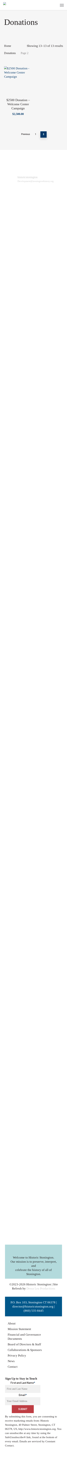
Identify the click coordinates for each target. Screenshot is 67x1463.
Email (23, 1395)
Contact (13, 1366)
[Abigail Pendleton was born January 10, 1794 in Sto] (48, 645)
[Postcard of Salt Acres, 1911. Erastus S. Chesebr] (48, 362)
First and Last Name (23, 1382)
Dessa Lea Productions (40, 1288)
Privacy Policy (17, 1355)
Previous (25, 134)
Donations (10, 53)
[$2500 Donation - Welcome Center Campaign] (18, 80)
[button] (62, 5)
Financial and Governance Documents (24, 1336)
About (12, 1323)
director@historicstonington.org (32, 1306)
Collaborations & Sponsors (25, 1350)
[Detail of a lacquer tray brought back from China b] (48, 869)
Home (7, 45)
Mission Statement (19, 1329)
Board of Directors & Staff (24, 1344)
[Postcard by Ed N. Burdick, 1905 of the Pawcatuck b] (48, 794)
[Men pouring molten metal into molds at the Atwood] (19, 598)
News (11, 1361)
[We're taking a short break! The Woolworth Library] (19, 788)
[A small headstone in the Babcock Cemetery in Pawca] (19, 1001)
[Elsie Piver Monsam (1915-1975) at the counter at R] (19, 1202)
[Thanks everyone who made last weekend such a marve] (48, 1202)
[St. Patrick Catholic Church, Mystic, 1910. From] (19, 327)
